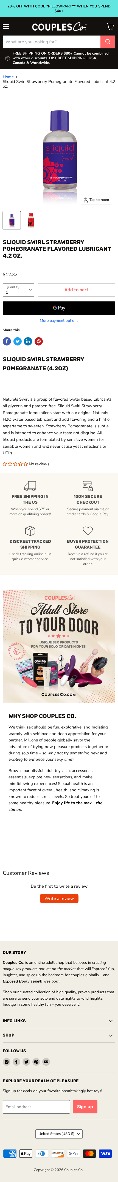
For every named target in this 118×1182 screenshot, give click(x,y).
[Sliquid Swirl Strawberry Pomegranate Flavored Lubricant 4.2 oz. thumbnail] (12, 220)
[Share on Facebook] (7, 341)
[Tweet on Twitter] (17, 341)
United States (56, 1133)
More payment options (59, 321)
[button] (16, 464)
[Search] (107, 42)
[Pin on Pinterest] (39, 341)
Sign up (85, 1106)
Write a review (59, 898)
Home (8, 77)
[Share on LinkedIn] (28, 341)
